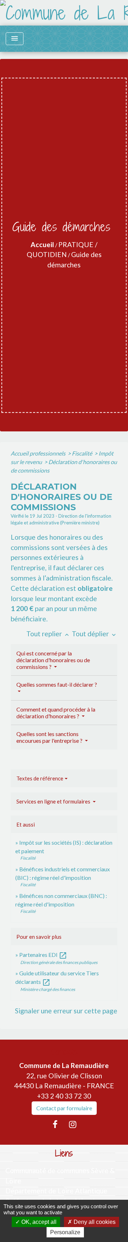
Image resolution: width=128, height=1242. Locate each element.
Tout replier (48, 634)
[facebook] (55, 1124)
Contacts (64, 1052)
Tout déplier (94, 634)
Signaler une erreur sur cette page (66, 1011)
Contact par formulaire (64, 1108)
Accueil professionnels (38, 453)
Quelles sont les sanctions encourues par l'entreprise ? (50, 737)
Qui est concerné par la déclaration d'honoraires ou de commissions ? (53, 660)
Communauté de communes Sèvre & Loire (60, 1175)
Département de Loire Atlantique (56, 1191)
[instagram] (73, 1124)
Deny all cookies (94, 1222)
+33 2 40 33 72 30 (64, 1096)
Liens (64, 1153)
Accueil (42, 244)
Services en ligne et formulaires (53, 801)
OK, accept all (38, 1222)
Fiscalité (82, 453)
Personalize (65, 1232)
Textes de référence (39, 778)
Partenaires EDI (43, 954)
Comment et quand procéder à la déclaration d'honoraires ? (55, 712)
